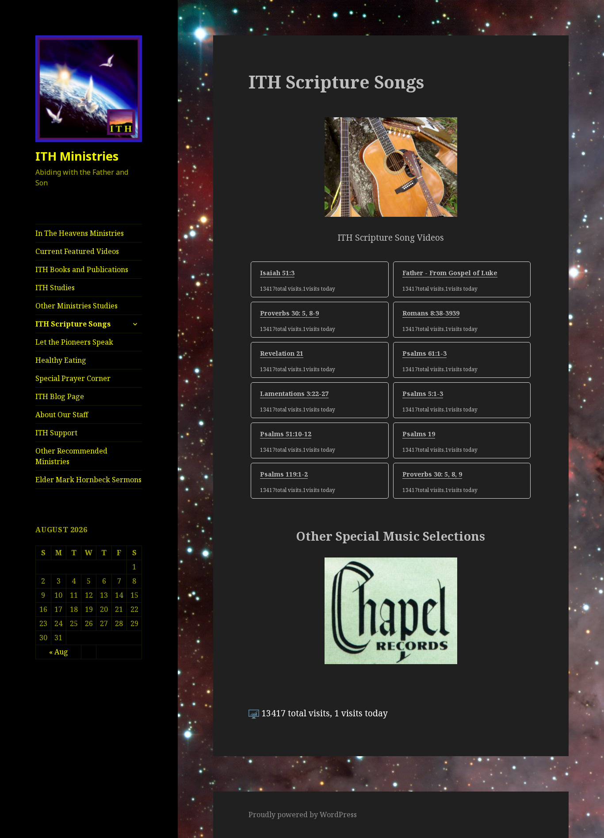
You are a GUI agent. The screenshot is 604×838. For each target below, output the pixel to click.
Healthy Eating (60, 360)
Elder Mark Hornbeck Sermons (88, 479)
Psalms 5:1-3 (422, 393)
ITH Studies (55, 287)
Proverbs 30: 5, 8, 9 (432, 474)
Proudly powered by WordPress (302, 814)
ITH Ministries (77, 156)
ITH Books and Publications (81, 269)
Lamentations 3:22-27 (294, 393)
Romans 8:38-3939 (430, 313)
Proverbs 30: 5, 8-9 (289, 313)
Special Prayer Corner (73, 378)
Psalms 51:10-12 (285, 434)
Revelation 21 (281, 353)
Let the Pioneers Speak (74, 342)
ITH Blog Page (59, 396)
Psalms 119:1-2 (284, 474)
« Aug (58, 652)
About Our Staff (61, 414)
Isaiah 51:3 (277, 273)
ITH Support (56, 433)
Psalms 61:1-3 (424, 353)
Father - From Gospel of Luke (449, 273)
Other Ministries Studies (76, 306)
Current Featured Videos (77, 251)
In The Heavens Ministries (79, 233)
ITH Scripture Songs (73, 324)
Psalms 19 (418, 434)
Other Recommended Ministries (71, 456)
